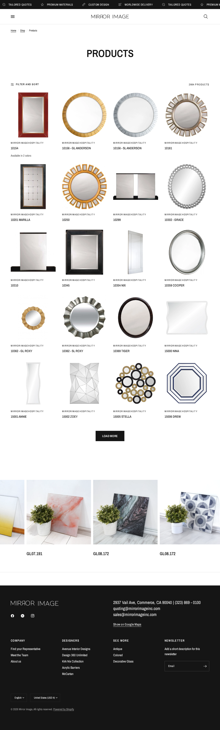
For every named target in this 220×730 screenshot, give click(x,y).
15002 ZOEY (70, 416)
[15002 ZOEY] (84, 383)
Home (13, 30)
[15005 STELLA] (135, 383)
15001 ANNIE (19, 416)
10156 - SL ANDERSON (127, 148)
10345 (66, 285)
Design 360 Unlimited (74, 655)
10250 (66, 219)
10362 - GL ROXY (21, 351)
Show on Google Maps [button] (127, 624)
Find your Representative (25, 649)
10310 (14, 285)
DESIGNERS (70, 640)
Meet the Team (19, 655)
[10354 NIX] (135, 252)
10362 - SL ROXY (72, 351)
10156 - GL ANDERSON (76, 148)
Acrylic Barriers (71, 667)
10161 (168, 148)
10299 (117, 219)
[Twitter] (25, 616)
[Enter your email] (205, 666)
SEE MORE (121, 640)
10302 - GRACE (174, 219)
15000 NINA (172, 351)
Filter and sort (27, 84)
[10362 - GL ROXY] (33, 317)
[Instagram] (35, 616)
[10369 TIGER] (135, 317)
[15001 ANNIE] (33, 383)
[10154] (33, 114)
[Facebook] (15, 616)
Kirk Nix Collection (73, 661)
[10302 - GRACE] (187, 186)
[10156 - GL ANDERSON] (84, 114)
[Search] (205, 16)
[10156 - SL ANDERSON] (135, 114)
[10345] (84, 252)
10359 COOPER (174, 285)
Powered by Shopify (63, 709)
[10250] (84, 186)
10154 (14, 148)
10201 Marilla (20, 219)
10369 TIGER (121, 351)
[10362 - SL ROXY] (84, 317)
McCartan (67, 673)
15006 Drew (173, 416)
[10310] (33, 252)
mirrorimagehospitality (27, 142)
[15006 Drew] (187, 383)
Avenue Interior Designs (76, 649)
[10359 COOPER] (187, 252)
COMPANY (18, 640)
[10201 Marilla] (33, 186)
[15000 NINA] (187, 317)
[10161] (187, 114)
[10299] (135, 186)
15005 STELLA (122, 416)
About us (16, 661)
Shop (22, 30)
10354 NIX (119, 285)
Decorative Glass (123, 661)
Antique (117, 649)
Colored (118, 655)
